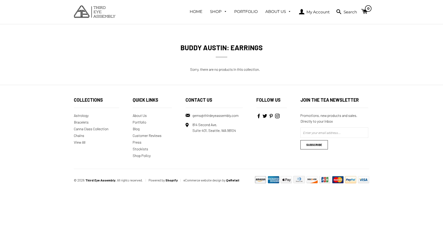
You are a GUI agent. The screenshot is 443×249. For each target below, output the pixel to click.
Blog (136, 129)
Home (196, 11)
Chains (79, 135)
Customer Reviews (147, 135)
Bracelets (81, 122)
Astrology (81, 115)
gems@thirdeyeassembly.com (215, 115)
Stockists (140, 149)
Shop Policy (142, 155)
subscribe (314, 145)
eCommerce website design (202, 180)
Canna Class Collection (91, 129)
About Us (276, 11)
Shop (216, 11)
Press (137, 142)
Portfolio (246, 11)
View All (79, 142)
